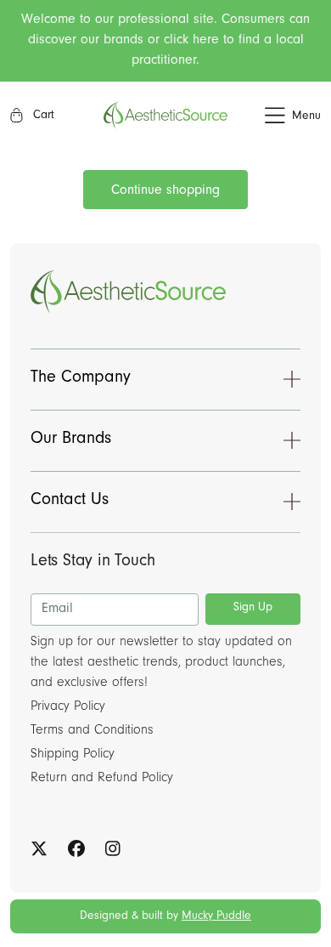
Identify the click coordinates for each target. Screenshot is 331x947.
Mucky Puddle (216, 917)
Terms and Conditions (92, 731)
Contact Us (70, 501)
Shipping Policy (73, 755)
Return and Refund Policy (102, 778)
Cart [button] (42, 116)
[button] (274, 116)
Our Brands (71, 440)
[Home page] (165, 115)
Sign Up (252, 609)
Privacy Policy (68, 707)
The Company (81, 379)
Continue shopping (165, 191)
